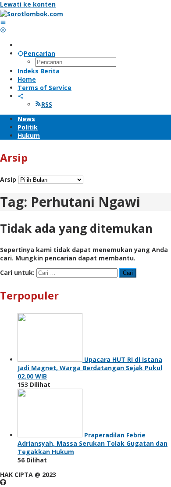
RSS (46, 104)
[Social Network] (21, 96)
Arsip (8, 179)
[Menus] (3, 22)
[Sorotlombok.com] (31, 14)
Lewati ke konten (28, 4)
